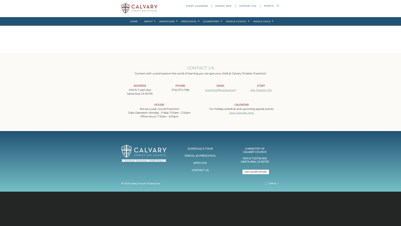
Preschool (189, 21)
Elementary (211, 21)
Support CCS (247, 6)
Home (134, 21)
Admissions (167, 21)
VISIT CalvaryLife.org (256, 172)
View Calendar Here (241, 112)
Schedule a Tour (200, 148)
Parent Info (224, 6)
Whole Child (262, 21)
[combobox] (270, 5)
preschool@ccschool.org (220, 90)
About (148, 21)
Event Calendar (197, 6)
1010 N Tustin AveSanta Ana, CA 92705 (255, 160)
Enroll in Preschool (200, 155)
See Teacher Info (261, 90)
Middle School (236, 21)
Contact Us (200, 170)
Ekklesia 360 (272, 184)
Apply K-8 (200, 162)
